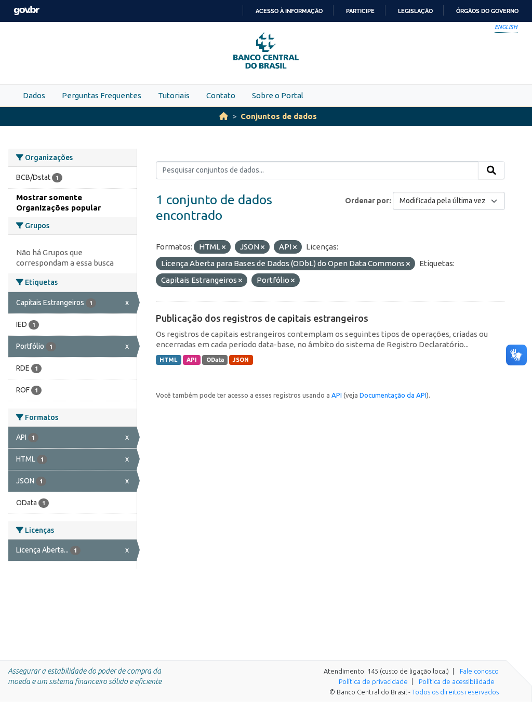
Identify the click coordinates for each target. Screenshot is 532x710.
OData (215, 360)
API (192, 360)
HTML (168, 360)
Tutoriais (174, 95)
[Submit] (491, 170)
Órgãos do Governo (487, 11)
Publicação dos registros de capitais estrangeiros (262, 318)
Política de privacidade (373, 681)
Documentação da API (393, 395)
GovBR (26, 11)
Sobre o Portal (277, 95)
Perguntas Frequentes (101, 95)
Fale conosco (479, 671)
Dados (34, 95)
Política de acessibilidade (457, 681)
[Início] (223, 116)
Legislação (415, 11)
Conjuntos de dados (279, 116)
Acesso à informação (289, 11)
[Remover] (223, 247)
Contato (220, 95)
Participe (360, 11)
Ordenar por (367, 200)
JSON (241, 360)
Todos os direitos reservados (455, 691)
